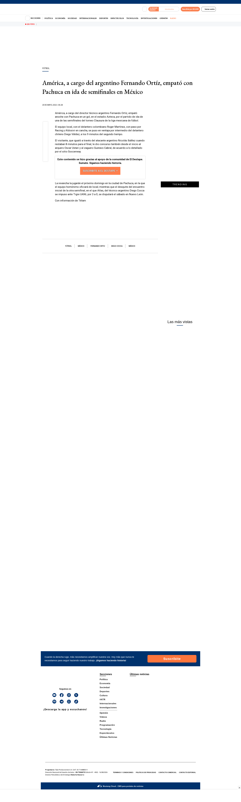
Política (49, 18)
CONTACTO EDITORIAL (187, 772)
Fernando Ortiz (98, 246)
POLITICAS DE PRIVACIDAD (146, 772)
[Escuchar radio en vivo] (169, 9)
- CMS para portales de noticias (123, 786)
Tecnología (132, 18)
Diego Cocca (117, 246)
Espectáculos (117, 18)
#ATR (102, 699)
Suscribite (172, 659)
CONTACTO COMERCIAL (167, 772)
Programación (107, 725)
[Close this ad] (239, 787)
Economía (60, 18)
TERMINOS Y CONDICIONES (123, 772)
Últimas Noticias (108, 737)
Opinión (164, 18)
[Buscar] (144, 9)
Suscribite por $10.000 (190, 9)
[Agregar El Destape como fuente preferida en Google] (144, 105)
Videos (103, 717)
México (81, 246)
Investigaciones (149, 18)
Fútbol (68, 246)
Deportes (103, 18)
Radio (173, 18)
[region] (120, 47)
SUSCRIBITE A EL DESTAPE (99, 170)
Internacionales (88, 18)
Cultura (104, 695)
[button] (45, 124)
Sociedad (72, 18)
